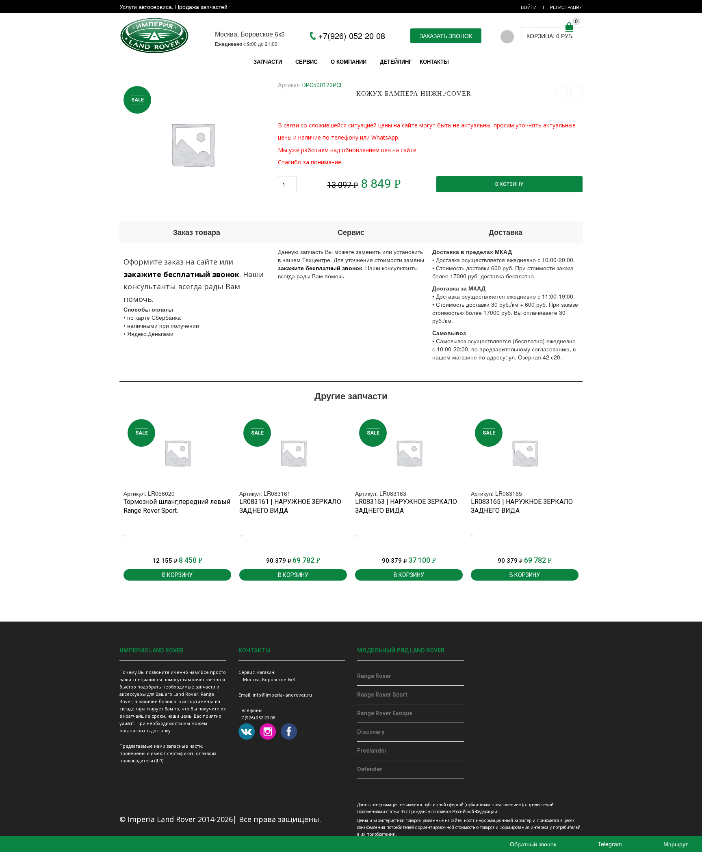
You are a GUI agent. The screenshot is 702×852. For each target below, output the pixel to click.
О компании (348, 61)
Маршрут (675, 844)
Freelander (372, 750)
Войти (529, 7)
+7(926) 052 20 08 (351, 35)
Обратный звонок (532, 844)
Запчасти (268, 61)
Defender (369, 769)
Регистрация (566, 7)
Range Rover (374, 676)
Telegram (609, 844)
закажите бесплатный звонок (181, 274)
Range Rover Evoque (384, 713)
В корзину (509, 184)
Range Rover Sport (382, 694)
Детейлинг (396, 61)
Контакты (434, 61)
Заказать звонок (446, 36)
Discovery (370, 732)
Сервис (306, 61)
